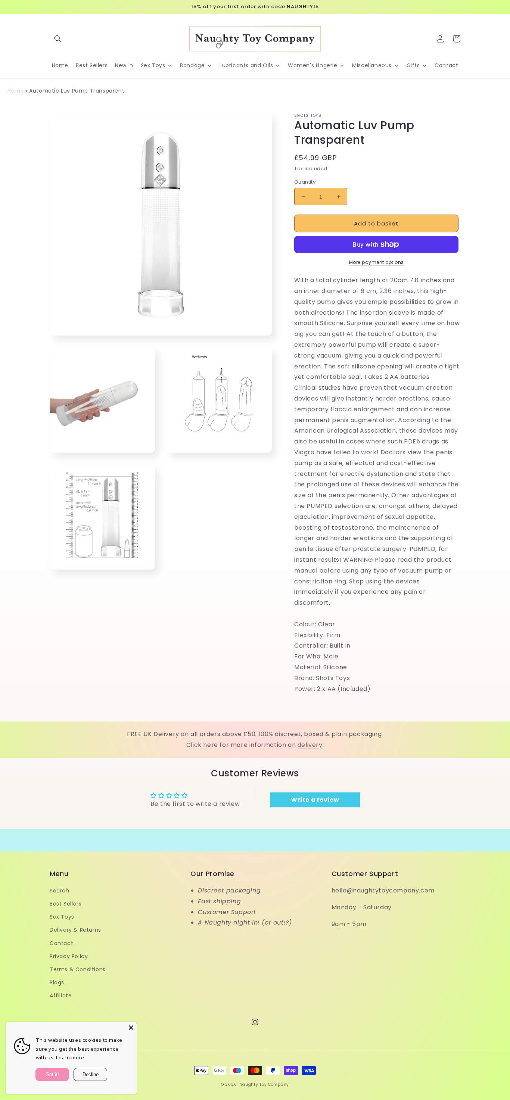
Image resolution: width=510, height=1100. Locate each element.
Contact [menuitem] (446, 65)
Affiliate (61, 995)
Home (15, 90)
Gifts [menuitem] (413, 65)
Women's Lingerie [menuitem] (313, 65)
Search (59, 890)
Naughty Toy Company (264, 1084)
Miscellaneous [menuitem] (372, 65)
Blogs (57, 982)
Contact (61, 943)
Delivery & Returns (75, 930)
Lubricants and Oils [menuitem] (246, 65)
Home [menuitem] (60, 65)
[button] (58, 39)
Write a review (315, 799)
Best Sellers (65, 903)
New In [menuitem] (124, 65)
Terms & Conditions (78, 969)
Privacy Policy (69, 956)
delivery (310, 745)
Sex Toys (62, 916)
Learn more (70, 1057)
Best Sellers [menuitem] (92, 65)
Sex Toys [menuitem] (153, 65)
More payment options (376, 262)
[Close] (131, 1027)
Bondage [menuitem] (192, 65)
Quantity (304, 182)
